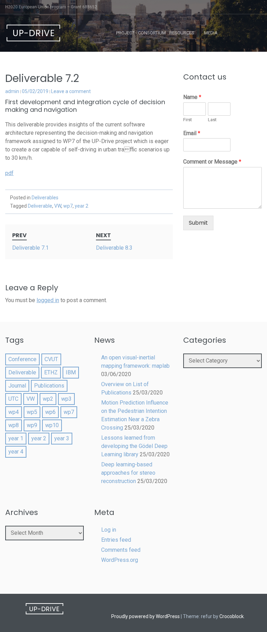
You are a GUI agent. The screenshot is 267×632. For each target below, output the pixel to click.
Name (192, 97)
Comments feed (120, 550)
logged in (48, 300)
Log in (108, 529)
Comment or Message (212, 161)
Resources (181, 32)
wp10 (52, 425)
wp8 (13, 425)
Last (212, 119)
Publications (49, 385)
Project (125, 32)
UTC (13, 399)
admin (12, 91)
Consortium (152, 32)
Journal (17, 385)
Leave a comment (71, 91)
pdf (9, 173)
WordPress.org (119, 560)
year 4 (15, 451)
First (187, 119)
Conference (22, 359)
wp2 (48, 399)
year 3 (61, 438)
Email (191, 133)
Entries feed (116, 540)
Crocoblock (231, 616)
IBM (71, 372)
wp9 (32, 425)
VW (57, 206)
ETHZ (51, 372)
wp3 (66, 399)
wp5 (32, 412)
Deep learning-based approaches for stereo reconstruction (128, 472)
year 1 (15, 438)
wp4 (13, 412)
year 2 (81, 206)
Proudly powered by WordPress (145, 616)
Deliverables (45, 197)
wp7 (68, 206)
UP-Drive (34, 33)
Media (211, 32)
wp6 (50, 412)
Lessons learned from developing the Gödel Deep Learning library (134, 446)
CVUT (51, 359)
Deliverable (40, 206)
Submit (198, 223)
